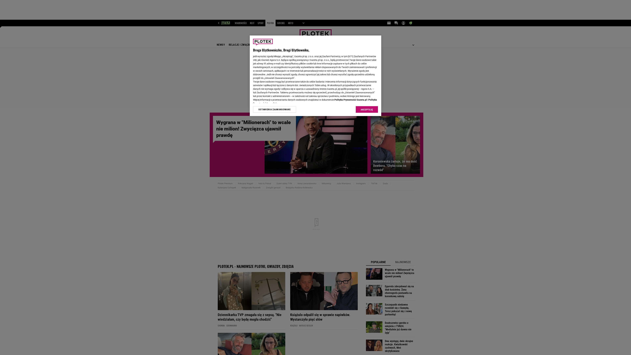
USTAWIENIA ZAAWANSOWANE (274, 109)
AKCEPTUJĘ (367, 109)
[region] (315, 76)
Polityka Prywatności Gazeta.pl (350, 99)
